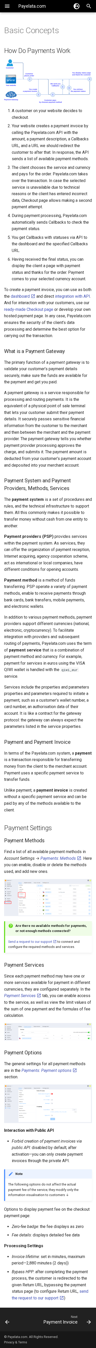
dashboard (21, 296)
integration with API (72, 296)
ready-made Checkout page (28, 309)
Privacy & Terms (15, 1342)
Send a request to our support (30, 942)
